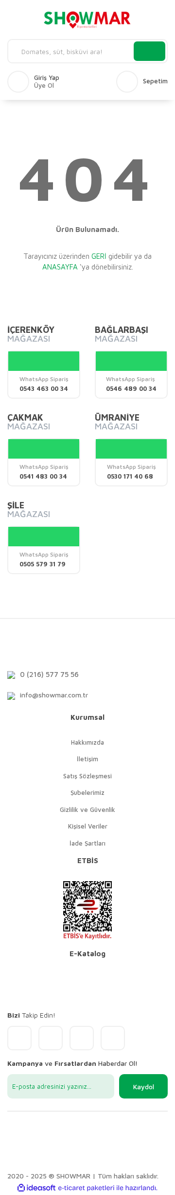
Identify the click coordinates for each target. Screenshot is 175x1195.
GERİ (98, 256)
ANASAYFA (60, 267)
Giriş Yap (46, 78)
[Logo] (87, 19)
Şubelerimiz (87, 792)
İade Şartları (87, 843)
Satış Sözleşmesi (87, 776)
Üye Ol (44, 85)
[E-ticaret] (86, 1188)
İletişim (87, 759)
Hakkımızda (87, 742)
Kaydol (143, 1086)
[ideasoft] (36, 1188)
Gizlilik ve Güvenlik (87, 809)
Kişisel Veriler (87, 826)
